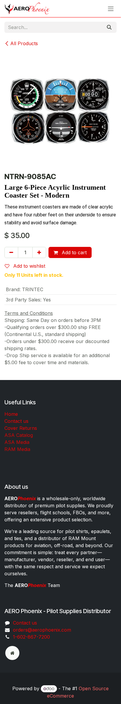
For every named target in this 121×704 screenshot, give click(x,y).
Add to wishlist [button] (28, 266)
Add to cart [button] (73, 252)
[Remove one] (11, 252)
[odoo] (12, 653)
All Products (24, 43)
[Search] (109, 27)
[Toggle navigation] (111, 8)
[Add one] (39, 252)
